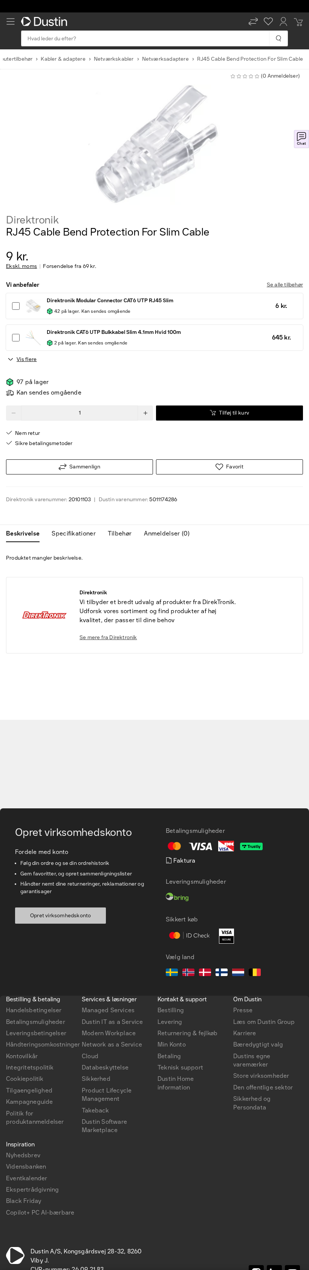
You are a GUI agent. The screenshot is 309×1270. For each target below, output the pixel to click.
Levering (170, 1021)
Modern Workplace (109, 1033)
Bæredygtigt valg (258, 1044)
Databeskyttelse (105, 1067)
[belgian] (255, 973)
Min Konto (172, 1044)
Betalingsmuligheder (35, 1021)
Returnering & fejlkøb (187, 1033)
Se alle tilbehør (285, 285)
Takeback (95, 1110)
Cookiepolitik (25, 1078)
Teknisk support (180, 1067)
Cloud (90, 1056)
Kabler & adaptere (63, 59)
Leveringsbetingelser (36, 1033)
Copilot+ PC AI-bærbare (40, 1212)
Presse (242, 1010)
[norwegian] (188, 973)
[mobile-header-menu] (10, 21)
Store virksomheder (261, 1075)
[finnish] (222, 973)
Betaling (169, 1056)
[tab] (26, 533)
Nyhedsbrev (23, 1155)
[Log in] (283, 21)
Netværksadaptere (165, 59)
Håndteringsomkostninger (43, 1044)
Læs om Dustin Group (264, 1021)
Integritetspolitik (30, 1067)
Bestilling (171, 1010)
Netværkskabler (114, 59)
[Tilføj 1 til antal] (145, 413)
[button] (253, 21)
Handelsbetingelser (34, 1010)
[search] (278, 38)
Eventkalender (26, 1178)
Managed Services (108, 1010)
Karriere (244, 1033)
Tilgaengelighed (29, 1090)
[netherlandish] (238, 973)
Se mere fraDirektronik (108, 637)
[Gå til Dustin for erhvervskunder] (45, 21)
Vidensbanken (26, 1166)
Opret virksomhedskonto (60, 915)
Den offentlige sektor (263, 1087)
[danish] (205, 973)
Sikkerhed (96, 1078)
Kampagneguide (29, 1101)
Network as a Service (112, 1044)
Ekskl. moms (21, 266)
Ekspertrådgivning (32, 1189)
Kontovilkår (22, 1056)
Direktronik (32, 220)
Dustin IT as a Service (112, 1021)
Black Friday (23, 1200)
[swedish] (172, 973)
